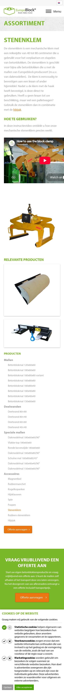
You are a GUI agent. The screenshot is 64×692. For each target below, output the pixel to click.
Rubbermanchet (17, 484)
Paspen (12, 504)
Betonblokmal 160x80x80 (21, 380)
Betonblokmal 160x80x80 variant (26, 375)
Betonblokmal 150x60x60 (21, 401)
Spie (10, 499)
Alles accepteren (24, 687)
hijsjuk (17, 109)
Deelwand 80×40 (17, 416)
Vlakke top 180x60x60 (20, 442)
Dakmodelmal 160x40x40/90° (24, 463)
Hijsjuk (11, 520)
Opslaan (8, 687)
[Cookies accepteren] (4, 627)
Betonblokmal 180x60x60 (21, 370)
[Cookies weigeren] (9, 627)
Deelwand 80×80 (17, 411)
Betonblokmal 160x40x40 (21, 396)
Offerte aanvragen (17, 529)
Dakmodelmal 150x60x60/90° (24, 468)
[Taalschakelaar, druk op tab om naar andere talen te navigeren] (59, 3)
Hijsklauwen (14, 494)
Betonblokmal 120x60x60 (21, 364)
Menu (49, 13)
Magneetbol (14, 478)
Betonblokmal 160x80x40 (21, 385)
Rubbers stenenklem (19, 515)
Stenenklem (14, 510)
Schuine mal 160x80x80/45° (23, 458)
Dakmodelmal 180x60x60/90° (24, 437)
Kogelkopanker (16, 489)
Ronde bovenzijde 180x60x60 (24, 447)
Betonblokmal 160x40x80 (21, 390)
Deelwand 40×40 (17, 427)
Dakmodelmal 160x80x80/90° (24, 453)
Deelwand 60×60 (17, 421)
